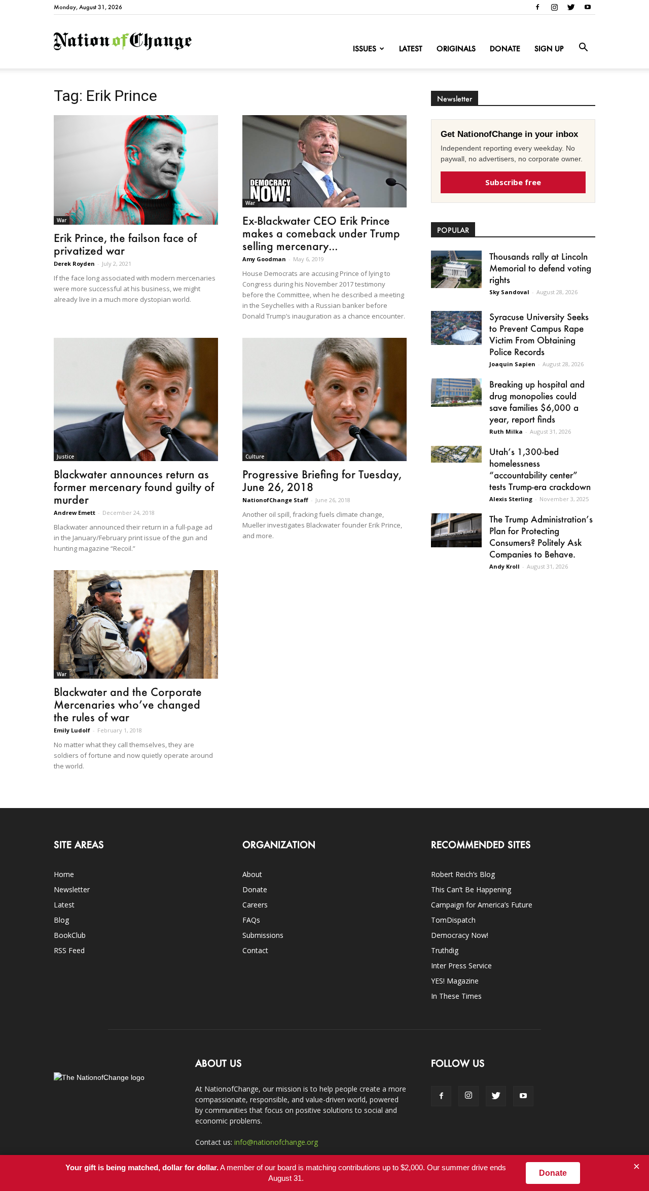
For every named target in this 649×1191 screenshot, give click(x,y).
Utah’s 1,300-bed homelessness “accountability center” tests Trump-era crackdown (540, 469)
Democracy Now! (459, 935)
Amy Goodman (264, 259)
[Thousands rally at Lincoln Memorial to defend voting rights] (456, 269)
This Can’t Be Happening (471, 889)
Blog (61, 920)
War (61, 220)
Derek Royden (74, 263)
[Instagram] (554, 7)
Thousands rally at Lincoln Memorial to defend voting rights (540, 268)
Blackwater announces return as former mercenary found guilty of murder (134, 486)
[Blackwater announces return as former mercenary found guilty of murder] (136, 399)
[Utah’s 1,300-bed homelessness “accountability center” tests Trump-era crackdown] (456, 454)
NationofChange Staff (275, 500)
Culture (254, 456)
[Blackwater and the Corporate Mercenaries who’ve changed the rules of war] (136, 624)
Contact (255, 950)
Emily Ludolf (72, 730)
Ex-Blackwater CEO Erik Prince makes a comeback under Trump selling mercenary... (321, 233)
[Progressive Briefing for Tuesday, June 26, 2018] (324, 399)
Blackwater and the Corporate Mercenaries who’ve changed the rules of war (128, 704)
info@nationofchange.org (276, 1142)
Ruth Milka (506, 431)
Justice (65, 456)
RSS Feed (69, 950)
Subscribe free (513, 182)
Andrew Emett (74, 512)
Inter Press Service (461, 965)
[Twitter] (571, 7)
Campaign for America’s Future (481, 904)
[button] (583, 48)
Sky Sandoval (509, 292)
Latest (410, 48)
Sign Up (549, 48)
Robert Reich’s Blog (463, 874)
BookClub (70, 935)
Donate (505, 48)
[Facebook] (537, 7)
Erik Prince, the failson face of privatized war (125, 244)
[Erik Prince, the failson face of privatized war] (136, 170)
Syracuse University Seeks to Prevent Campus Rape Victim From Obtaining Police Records (539, 334)
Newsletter (72, 889)
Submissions (262, 935)
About (252, 874)
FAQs (251, 920)
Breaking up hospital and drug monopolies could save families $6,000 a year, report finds (537, 401)
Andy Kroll (504, 566)
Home (64, 874)
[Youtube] (587, 7)
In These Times (456, 996)
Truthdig (444, 950)
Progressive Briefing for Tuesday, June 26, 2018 (322, 480)
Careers (255, 904)
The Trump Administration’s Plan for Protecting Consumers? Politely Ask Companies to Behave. (541, 536)
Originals (456, 48)
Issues (364, 48)
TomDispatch (453, 920)
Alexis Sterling (510, 499)
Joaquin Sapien (512, 364)
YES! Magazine (455, 981)
